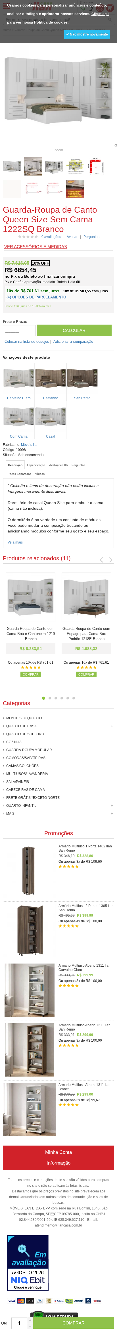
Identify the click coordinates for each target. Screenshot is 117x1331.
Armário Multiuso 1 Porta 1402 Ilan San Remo (85, 848)
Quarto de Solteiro (25, 734)
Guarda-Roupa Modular (29, 750)
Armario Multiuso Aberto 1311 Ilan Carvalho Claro (84, 968)
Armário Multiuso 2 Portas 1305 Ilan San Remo (86, 908)
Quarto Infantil (21, 806)
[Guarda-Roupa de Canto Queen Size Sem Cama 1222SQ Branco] (12, 166)
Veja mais (15, 542)
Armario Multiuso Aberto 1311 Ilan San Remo (84, 1027)
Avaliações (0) (58, 465)
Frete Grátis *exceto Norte (33, 798)
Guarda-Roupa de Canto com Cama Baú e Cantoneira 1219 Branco (31, 633)
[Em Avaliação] (28, 1263)
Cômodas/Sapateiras (25, 758)
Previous (101, 559)
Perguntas (91, 237)
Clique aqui (100, 14)
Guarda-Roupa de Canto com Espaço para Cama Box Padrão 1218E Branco (86, 633)
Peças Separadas (19, 473)
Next (110, 559)
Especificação (36, 465)
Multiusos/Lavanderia (27, 774)
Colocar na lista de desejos (27, 341)
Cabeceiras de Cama (25, 790)
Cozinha (14, 742)
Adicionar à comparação (73, 341)
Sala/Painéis (17, 782)
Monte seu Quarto (24, 718)
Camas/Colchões (22, 766)
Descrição (15, 465)
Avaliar (72, 237)
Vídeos (40, 473)
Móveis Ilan (30, 445)
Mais (10, 814)
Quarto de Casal (22, 726)
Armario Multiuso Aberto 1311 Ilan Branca (84, 1087)
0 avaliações (51, 237)
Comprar (31, 674)
